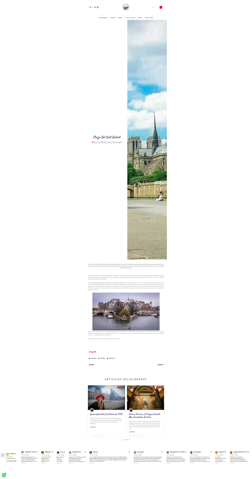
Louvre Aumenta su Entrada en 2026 (106, 414)
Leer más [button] (23, 463)
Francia (113, 17)
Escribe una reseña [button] (11, 461)
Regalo (140, 17)
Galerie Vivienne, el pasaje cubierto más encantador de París (144, 416)
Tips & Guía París (130, 17)
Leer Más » (93, 427)
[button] (92, 358)
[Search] (161, 7)
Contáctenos (149, 17)
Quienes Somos (103, 17)
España (120, 17)
